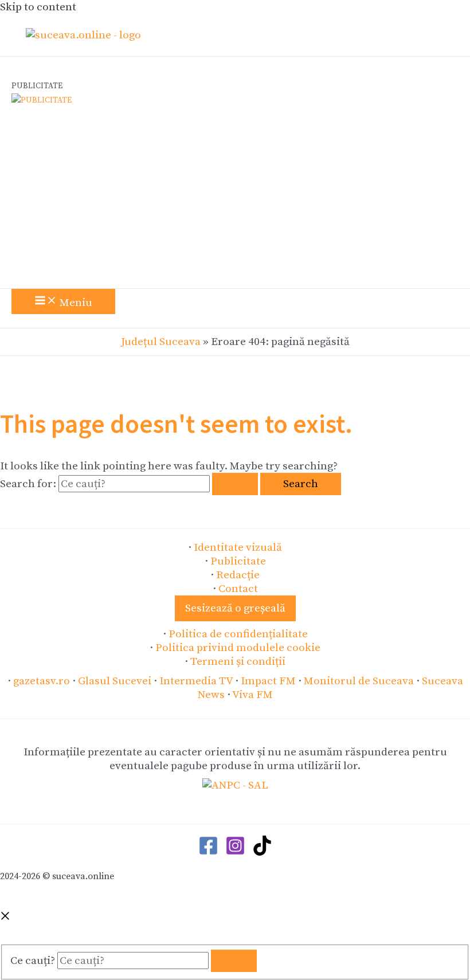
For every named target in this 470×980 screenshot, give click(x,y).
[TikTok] (262, 852)
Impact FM (268, 681)
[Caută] (234, 961)
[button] (235, 608)
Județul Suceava (161, 341)
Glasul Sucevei (114, 681)
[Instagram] (235, 852)
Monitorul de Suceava (359, 681)
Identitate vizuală (238, 547)
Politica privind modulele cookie (237, 647)
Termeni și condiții (237, 661)
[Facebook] (208, 852)
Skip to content (38, 7)
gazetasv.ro (41, 681)
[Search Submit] (235, 484)
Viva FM (252, 694)
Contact (238, 588)
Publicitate (238, 561)
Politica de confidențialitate (238, 634)
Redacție (238, 575)
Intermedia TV (196, 681)
